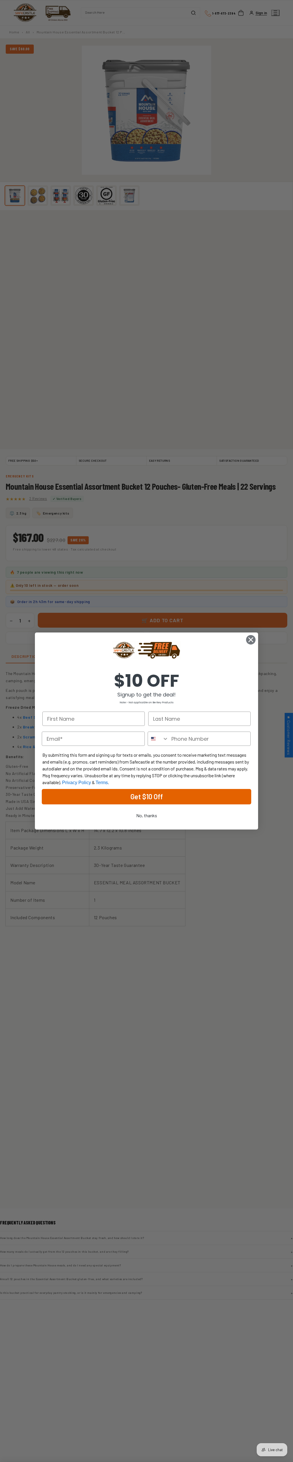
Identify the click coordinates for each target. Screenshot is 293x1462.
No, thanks (146, 815)
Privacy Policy (76, 782)
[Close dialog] (251, 640)
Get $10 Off (146, 796)
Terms (102, 782)
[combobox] (158, 739)
